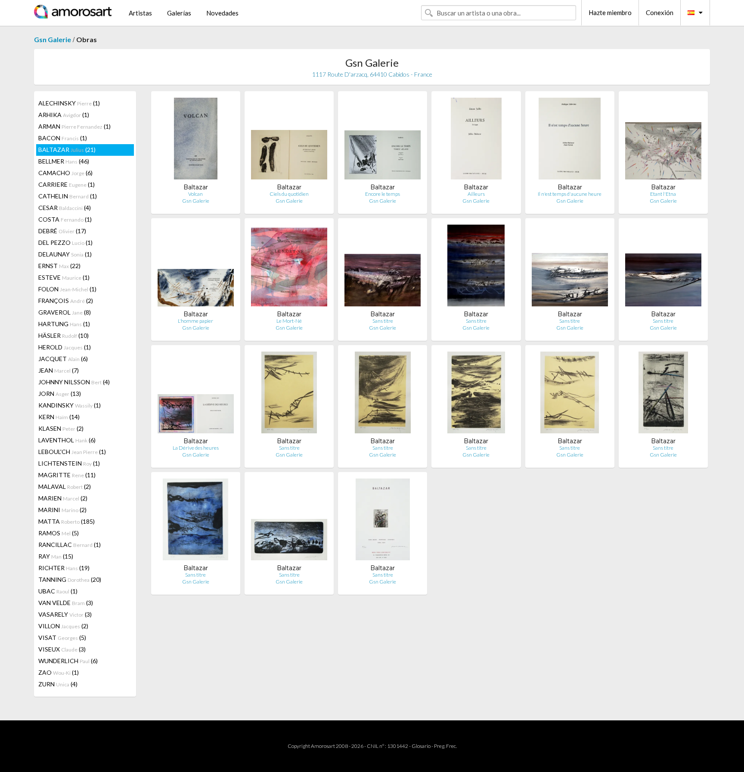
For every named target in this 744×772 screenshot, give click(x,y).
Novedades (222, 13)
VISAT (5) (62, 637)
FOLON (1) (67, 289)
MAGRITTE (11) (67, 475)
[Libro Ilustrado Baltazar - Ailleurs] (476, 140)
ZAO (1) (58, 672)
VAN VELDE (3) (65, 602)
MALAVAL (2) (64, 486)
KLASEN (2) (61, 428)
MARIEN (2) (62, 498)
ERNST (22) (59, 265)
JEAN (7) (58, 370)
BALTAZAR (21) (67, 149)
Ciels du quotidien (289, 194)
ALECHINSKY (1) (69, 103)
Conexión (659, 12)
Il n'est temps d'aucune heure (569, 194)
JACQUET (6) (63, 358)
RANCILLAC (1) (69, 544)
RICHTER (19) (64, 567)
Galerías (179, 13)
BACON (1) (62, 138)
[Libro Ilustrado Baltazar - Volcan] (195, 140)
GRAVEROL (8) (64, 312)
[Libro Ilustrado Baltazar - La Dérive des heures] (196, 394)
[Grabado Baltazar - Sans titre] (195, 521)
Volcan (195, 194)
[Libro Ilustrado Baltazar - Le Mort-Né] (289, 267)
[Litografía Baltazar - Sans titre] (288, 394)
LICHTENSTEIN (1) (69, 463)
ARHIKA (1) (63, 114)
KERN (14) (59, 416)
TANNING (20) (69, 579)
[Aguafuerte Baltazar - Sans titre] (663, 394)
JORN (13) (59, 393)
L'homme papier (195, 321)
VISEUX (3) (62, 649)
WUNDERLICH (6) (68, 660)
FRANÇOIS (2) (65, 300)
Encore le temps (382, 194)
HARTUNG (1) (64, 323)
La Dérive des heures (196, 448)
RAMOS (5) (58, 533)
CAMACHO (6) (65, 172)
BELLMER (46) (63, 161)
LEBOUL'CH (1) (72, 451)
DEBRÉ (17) (62, 231)
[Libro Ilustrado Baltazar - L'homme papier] (196, 267)
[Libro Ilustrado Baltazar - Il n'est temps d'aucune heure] (570, 140)
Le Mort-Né (289, 321)
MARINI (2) (62, 509)
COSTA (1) (65, 219)
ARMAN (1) (74, 126)
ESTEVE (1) (64, 277)
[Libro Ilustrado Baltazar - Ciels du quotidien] (289, 140)
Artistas (140, 13)
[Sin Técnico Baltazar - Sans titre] (382, 267)
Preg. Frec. (445, 746)
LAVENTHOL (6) (67, 440)
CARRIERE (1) (66, 184)
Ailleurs (476, 194)
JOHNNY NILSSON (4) (74, 382)
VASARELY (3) (65, 614)
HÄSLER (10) (63, 335)
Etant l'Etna (663, 194)
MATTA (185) (66, 521)
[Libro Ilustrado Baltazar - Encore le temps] (382, 140)
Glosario (421, 746)
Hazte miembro (610, 12)
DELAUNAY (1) (65, 254)
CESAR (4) (64, 207)
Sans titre (382, 321)
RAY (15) (55, 556)
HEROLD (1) (64, 347)
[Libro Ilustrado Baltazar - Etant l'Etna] (663, 140)
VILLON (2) (63, 626)
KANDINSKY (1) (69, 405)
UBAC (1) (58, 591)
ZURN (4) (58, 684)
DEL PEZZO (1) (65, 242)
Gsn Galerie (52, 39)
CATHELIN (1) (67, 196)
